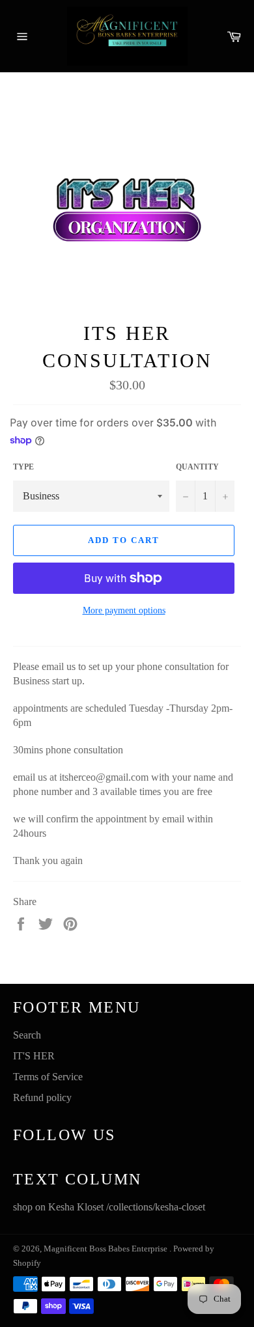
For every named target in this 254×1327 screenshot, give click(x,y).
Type (23, 466)
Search (27, 1035)
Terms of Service (48, 1076)
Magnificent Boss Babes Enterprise (106, 1248)
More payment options (124, 610)
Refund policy (42, 1097)
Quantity (197, 466)
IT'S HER (34, 1055)
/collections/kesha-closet (155, 1206)
